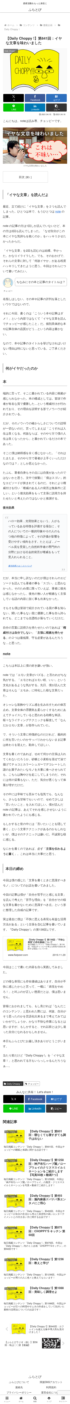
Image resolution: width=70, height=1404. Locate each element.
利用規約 (51, 1387)
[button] (56, 107)
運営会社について (51, 1392)
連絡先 (19, 1387)
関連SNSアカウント (51, 1382)
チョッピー (33, 1083)
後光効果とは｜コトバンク (20, 565)
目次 (22, 177)
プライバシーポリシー (19, 1392)
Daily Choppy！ (14, 1083)
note (58, 211)
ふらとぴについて (19, 1382)
